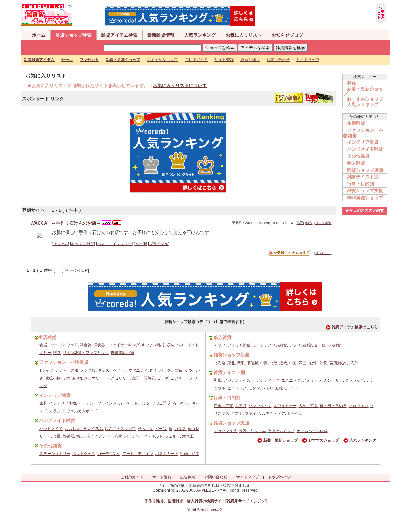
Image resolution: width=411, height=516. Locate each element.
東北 (231, 363)
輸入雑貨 (356, 162)
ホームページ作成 (312, 431)
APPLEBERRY (209, 490)
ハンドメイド (51, 428)
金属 (57, 436)
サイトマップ (307, 60)
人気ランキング (200, 35)
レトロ (268, 388)
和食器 (86, 345)
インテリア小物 (62, 403)
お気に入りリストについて (180, 85)
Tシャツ (46, 370)
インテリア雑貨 (363, 142)
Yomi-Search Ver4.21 (205, 510)
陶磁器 (68, 436)
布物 (118, 436)
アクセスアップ (281, 431)
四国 (302, 363)
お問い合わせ (278, 60)
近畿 (283, 363)
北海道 (219, 363)
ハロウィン (358, 406)
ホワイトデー (285, 406)
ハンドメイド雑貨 (365, 149)
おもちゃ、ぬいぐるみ (84, 428)
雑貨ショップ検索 (74, 35)
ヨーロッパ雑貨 (327, 345)
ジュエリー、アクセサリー (107, 378)
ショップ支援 (225, 431)
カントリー (333, 380)
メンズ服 (88, 370)
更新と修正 (250, 60)
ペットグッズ (83, 453)
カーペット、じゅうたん (139, 403)
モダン (254, 388)
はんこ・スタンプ (120, 428)
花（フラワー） (99, 436)
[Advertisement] (72, 152)
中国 (293, 363)
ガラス (180, 428)
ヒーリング (237, 388)
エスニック (291, 380)
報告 (309, 223)
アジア (219, 345)
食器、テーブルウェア (58, 345)
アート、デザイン (137, 453)
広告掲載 (188, 477)
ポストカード (166, 453)
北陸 (273, 363)
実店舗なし (339, 363)
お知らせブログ (287, 35)
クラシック (354, 380)
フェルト (172, 436)
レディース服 (66, 370)
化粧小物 (53, 378)
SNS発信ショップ (365, 197)
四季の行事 (223, 406)
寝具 (57, 353)
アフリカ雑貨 (300, 345)
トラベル (294, 413)
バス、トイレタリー (114, 244)
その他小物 (72, 378)
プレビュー (323, 253)
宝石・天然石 (143, 378)
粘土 (80, 436)
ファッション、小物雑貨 (64, 362)
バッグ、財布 (170, 370)
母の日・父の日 (333, 406)
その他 (140, 244)
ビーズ (163, 378)
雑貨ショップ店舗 (365, 170)
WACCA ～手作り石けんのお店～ (66, 223)
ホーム (39, 35)
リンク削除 (323, 223)
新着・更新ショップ (280, 440)
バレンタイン (260, 406)
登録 (351, 83)
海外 (354, 363)
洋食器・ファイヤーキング (116, 345)
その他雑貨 (358, 155)
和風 (218, 380)
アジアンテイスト (238, 380)
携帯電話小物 (122, 353)
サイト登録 (224, 60)
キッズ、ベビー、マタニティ (123, 370)
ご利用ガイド (196, 60)
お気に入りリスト (244, 35)
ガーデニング (108, 453)
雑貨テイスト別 (363, 176)
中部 (264, 363)
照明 (167, 403)
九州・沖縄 (318, 363)
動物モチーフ (287, 388)
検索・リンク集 (252, 431)
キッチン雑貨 (82, 244)
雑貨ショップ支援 (365, 190)
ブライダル (158, 244)
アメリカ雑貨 (238, 345)
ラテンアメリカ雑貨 (269, 345)
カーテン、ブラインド (97, 403)
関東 (241, 363)
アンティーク (267, 380)
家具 (43, 403)
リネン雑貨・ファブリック (86, 353)
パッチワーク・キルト (143, 436)
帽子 (153, 370)
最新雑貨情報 (160, 35)
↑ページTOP (75, 270)
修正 (300, 223)
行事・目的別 (360, 183)
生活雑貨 (356, 123)
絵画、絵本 (189, 453)
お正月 (241, 406)
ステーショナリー (54, 453)
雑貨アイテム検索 (119, 35)
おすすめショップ (162, 60)
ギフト (237, 413)
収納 (170, 345)
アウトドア (275, 413)
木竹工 (188, 436)
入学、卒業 (308, 406)
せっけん (60, 244)
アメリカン (312, 380)
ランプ (59, 411)
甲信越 (252, 363)
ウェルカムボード (81, 411)
